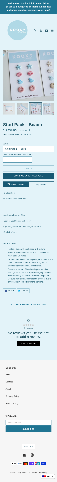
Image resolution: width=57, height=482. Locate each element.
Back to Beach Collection (30, 305)
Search (9, 374)
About (8, 389)
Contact (9, 382)
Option (5, 144)
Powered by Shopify (39, 473)
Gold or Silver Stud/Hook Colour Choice (18, 155)
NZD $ (27, 446)
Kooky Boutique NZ (24, 473)
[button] (28, 176)
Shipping (7, 134)
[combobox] (48, 476)
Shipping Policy (12, 396)
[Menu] (52, 30)
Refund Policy (12, 403)
